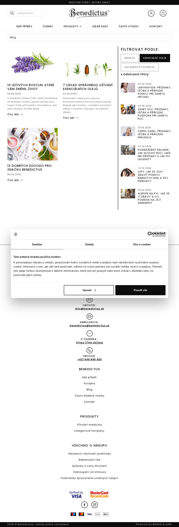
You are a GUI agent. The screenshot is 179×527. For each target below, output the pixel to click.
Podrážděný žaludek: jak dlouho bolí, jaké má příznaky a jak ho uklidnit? (154, 154)
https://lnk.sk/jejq (89, 342)
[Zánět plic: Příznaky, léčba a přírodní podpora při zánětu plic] (128, 109)
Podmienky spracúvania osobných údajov (89, 478)
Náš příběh (24, 26)
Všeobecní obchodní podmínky (89, 453)
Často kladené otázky (90, 395)
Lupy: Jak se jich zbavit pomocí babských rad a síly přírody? (153, 176)
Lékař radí (100, 26)
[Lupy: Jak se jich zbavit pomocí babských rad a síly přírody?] (128, 171)
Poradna (89, 383)
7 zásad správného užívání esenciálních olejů (88, 87)
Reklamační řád (89, 460)
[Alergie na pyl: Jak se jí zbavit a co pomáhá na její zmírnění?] (128, 193)
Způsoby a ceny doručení (89, 466)
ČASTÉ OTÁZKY (129, 26)
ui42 (169, 524)
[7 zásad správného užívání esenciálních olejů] (88, 63)
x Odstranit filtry (135, 74)
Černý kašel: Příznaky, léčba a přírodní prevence (154, 134)
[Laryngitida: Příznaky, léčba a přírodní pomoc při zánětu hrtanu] (128, 87)
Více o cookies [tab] (142, 244)
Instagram (94, 505)
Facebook (84, 505)
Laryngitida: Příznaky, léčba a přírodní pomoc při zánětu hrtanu (154, 92)
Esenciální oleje (154, 58)
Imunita (129, 58)
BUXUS (157, 524)
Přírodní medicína (89, 424)
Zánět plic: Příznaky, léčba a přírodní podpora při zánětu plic (153, 113)
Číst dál (13, 114)
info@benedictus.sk (89, 308)
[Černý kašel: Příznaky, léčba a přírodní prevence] (128, 130)
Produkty (71, 26)
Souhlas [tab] (37, 244)
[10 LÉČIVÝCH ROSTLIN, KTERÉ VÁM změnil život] (32, 63)
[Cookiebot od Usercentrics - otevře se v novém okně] (150, 234)
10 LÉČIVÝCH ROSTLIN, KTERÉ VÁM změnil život (30, 87)
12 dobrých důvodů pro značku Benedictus (29, 167)
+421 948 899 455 (89, 359)
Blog (89, 389)
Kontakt (156, 26)
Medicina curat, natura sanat (89, 2)
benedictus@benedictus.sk (89, 325)
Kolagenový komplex (139, 67)
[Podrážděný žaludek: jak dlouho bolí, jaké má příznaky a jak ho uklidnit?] (128, 149)
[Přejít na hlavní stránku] (89, 13)
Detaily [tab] (89, 244)
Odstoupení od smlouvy (89, 472)
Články (48, 26)
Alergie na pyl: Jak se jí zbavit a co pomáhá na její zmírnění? (154, 198)
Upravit (87, 289)
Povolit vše (140, 289)
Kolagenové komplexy (89, 431)
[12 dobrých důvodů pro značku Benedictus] (32, 144)
